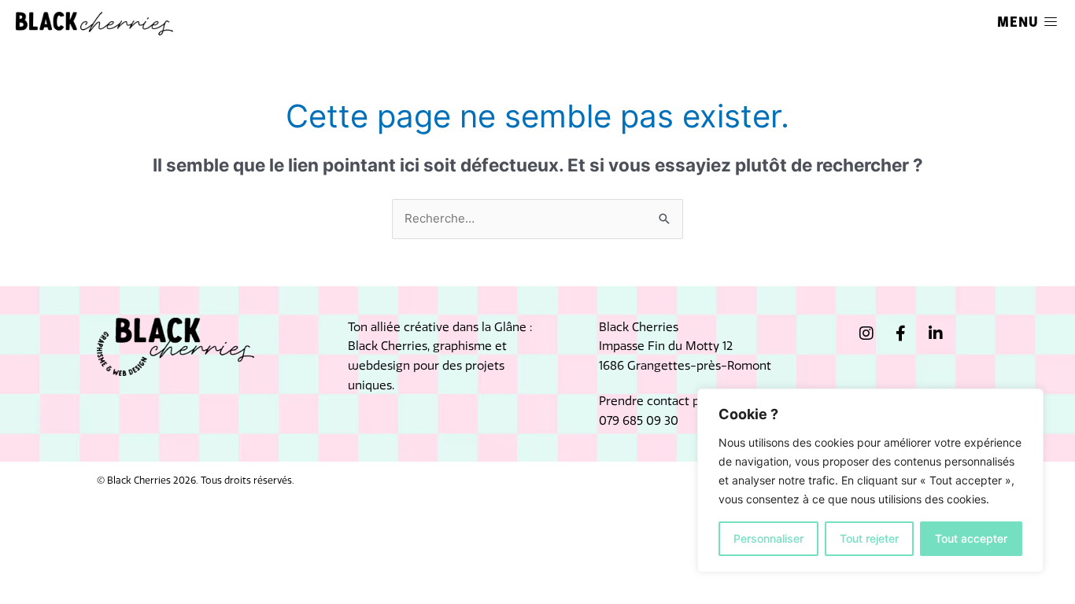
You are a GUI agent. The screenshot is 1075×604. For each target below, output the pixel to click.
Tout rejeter (869, 538)
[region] (870, 481)
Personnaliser (768, 538)
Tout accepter (971, 538)
